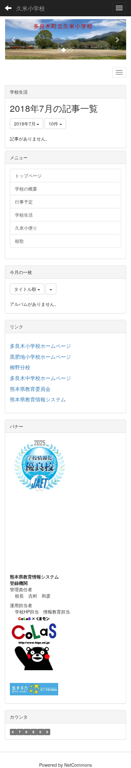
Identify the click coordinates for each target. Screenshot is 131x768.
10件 (54, 123)
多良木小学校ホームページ (40, 345)
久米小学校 (30, 8)
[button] (14, 39)
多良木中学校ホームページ (40, 378)
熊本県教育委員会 (30, 388)
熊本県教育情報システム (38, 399)
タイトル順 (26, 289)
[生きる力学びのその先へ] (34, 688)
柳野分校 (20, 367)
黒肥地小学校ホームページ (40, 356)
